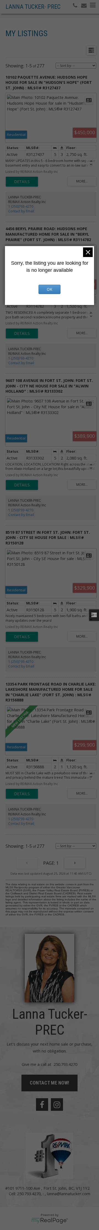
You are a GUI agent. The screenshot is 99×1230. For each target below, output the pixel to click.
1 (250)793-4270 (20, 206)
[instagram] (57, 1104)
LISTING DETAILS (22, 182)
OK (49, 289)
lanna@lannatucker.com (68, 1193)
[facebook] (42, 1104)
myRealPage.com (49, 1221)
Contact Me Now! (49, 1083)
